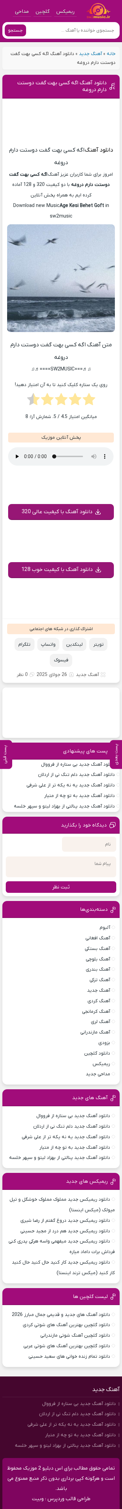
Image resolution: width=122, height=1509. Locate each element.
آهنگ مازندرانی (95, 1032)
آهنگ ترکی (99, 980)
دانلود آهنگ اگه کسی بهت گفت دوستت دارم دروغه (62, 86)
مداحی (22, 11)
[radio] (89, 401)
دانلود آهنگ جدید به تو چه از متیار (79, 796)
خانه (111, 54)
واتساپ (48, 644)
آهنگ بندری (98, 969)
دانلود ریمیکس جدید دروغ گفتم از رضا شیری (65, 1220)
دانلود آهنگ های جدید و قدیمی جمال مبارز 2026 (61, 1315)
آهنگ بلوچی (98, 959)
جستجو (15, 30)
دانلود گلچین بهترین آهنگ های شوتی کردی (66, 1325)
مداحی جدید (98, 1074)
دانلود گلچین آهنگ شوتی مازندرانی (75, 1335)
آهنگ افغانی (97, 938)
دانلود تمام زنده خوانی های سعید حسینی (69, 1356)
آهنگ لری (100, 1022)
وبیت (38, 1498)
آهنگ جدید (90, 54)
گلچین (42, 11)
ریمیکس (65, 11)
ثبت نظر (61, 887)
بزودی (104, 1043)
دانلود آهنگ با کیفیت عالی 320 (57, 511)
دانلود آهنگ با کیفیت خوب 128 (57, 569)
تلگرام (24, 644)
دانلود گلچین (97, 1053)
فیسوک (61, 660)
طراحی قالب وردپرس (68, 1498)
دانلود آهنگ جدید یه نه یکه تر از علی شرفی (70, 785)
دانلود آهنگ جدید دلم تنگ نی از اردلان (76, 774)
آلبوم (105, 927)
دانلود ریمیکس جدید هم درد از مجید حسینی (65, 1231)
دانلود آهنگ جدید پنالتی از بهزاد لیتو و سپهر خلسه (64, 806)
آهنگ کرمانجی (96, 1011)
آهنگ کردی (98, 1001)
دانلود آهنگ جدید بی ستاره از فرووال (78, 764)
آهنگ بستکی (97, 949)
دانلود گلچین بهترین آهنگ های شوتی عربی (66, 1346)
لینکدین (74, 644)
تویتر (98, 644)
